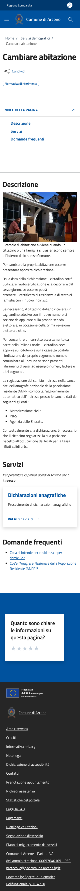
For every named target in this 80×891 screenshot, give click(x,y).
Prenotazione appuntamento (27, 782)
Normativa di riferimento (21, 83)
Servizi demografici (35, 38)
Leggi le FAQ (15, 809)
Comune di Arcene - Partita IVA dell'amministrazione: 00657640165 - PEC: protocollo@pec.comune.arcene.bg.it (38, 860)
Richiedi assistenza (20, 791)
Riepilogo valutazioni (22, 826)
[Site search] (70, 19)
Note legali (14, 755)
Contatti (12, 773)
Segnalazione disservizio (24, 835)
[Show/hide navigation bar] (7, 19)
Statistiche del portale (23, 800)
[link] (25, 519)
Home (9, 38)
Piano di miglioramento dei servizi (31, 844)
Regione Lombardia (19, 5)
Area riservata (17, 728)
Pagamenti (14, 818)
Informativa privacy (21, 746)
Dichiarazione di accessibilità (27, 764)
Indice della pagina (21, 110)
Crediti (11, 737)
